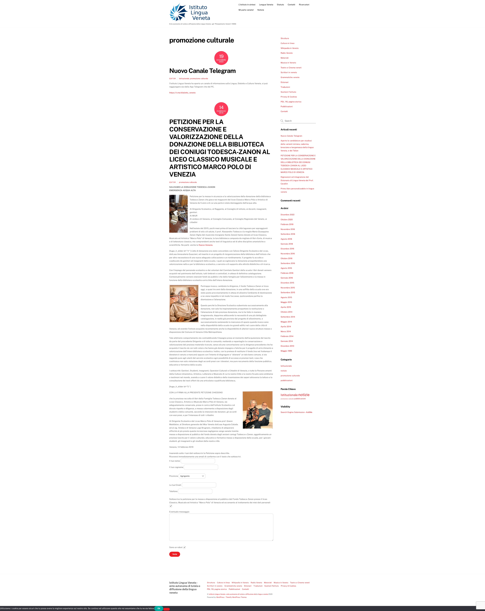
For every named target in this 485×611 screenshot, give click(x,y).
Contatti (291, 4)
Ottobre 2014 (286, 312)
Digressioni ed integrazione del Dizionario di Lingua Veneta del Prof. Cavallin (297, 180)
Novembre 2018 (288, 229)
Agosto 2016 (286, 268)
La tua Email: (175, 485)
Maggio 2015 (286, 302)
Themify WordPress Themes (236, 597)
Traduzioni (285, 87)
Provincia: (174, 476)
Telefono (173, 491)
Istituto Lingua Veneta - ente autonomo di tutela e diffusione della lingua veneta (238, 594)
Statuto (280, 4)
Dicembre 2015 (287, 283)
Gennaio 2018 (287, 244)
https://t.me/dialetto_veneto (182, 92)
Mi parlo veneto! (246, 10)
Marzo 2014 (286, 331)
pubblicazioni (287, 380)
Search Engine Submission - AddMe (296, 412)
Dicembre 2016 (287, 249)
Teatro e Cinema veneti (291, 68)
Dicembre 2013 (287, 346)
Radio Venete (287, 53)
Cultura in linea (287, 43)
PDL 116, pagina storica (291, 102)
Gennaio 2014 (287, 341)
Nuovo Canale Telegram (202, 70)
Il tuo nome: (175, 461)
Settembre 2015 (288, 292)
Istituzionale (184, 78)
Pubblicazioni (287, 106)
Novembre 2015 (288, 288)
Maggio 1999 (286, 351)
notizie (284, 371)
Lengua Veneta (266, 4)
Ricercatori (304, 4)
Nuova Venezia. (206, 245)
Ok (158, 608)
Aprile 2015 (286, 307)
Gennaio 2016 (287, 278)
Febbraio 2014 (287, 336)
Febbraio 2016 (287, 273)
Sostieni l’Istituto (288, 92)
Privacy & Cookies (289, 97)
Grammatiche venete (290, 77)
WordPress (220, 597)
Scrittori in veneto (289, 72)
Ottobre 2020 (287, 219)
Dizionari (284, 82)
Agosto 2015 (286, 297)
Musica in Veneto (288, 63)
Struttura (285, 38)
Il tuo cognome (176, 467)
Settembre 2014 (288, 317)
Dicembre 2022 (287, 215)
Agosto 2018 (286, 239)
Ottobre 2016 (286, 258)
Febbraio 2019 (287, 224)
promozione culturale (199, 78)
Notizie (260, 10)
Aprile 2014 (286, 326)
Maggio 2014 (286, 322)
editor (172, 78)
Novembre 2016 (288, 254)
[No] (166, 609)
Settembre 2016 (288, 263)
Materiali (285, 58)
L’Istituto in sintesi (247, 4)
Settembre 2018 (288, 234)
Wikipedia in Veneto (290, 48)
